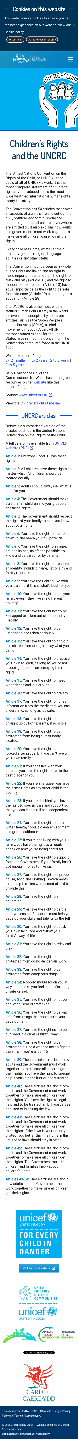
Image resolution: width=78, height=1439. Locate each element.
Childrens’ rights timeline (40, 403)
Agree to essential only (42, 39)
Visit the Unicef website (36, 1268)
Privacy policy (26, 1433)
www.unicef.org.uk (34, 395)
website (40, 382)
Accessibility (43, 1433)
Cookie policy (14, 32)
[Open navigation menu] (70, 59)
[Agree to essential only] (73, 25)
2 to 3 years (59, 360)
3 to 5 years (15, 365)
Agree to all (15, 39)
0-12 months (16, 360)
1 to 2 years (38, 360)
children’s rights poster (24, 387)
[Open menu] (73, 59)
